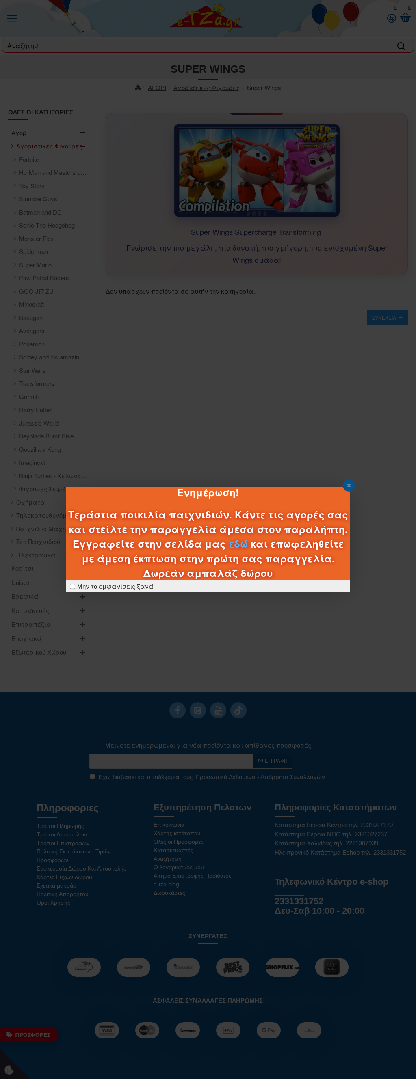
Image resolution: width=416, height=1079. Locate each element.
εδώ (238, 543)
